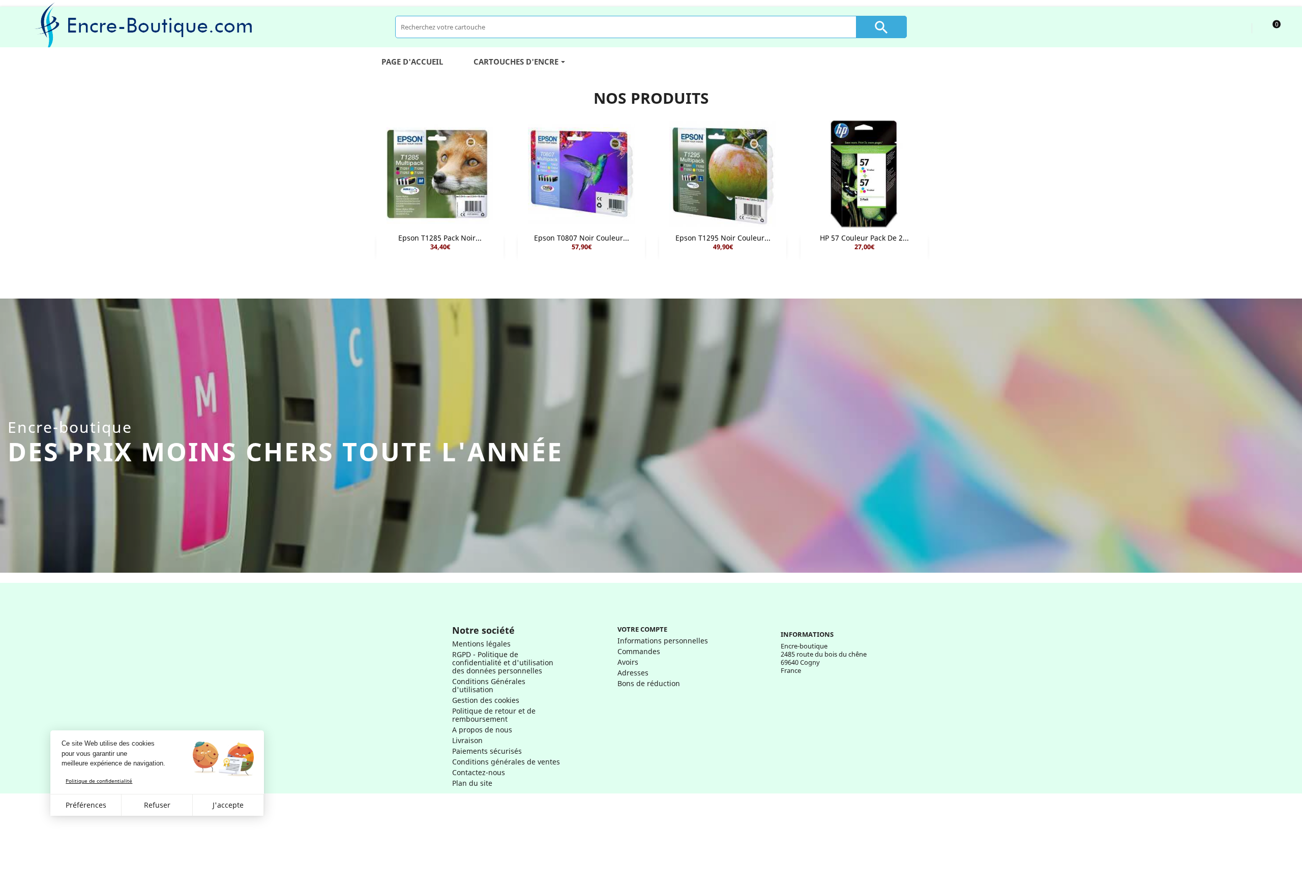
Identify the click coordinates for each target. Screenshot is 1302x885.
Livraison (467, 740)
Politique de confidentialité (99, 780)
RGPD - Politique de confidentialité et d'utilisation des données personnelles (502, 662)
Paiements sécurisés (487, 751)
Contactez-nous (478, 772)
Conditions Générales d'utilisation (488, 685)
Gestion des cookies (485, 700)
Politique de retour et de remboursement (494, 715)
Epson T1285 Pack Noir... (440, 238)
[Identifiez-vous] (1234, 27)
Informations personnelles (662, 640)
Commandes (638, 651)
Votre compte (642, 629)
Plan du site (472, 783)
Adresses (632, 672)
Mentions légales (481, 643)
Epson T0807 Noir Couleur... (581, 238)
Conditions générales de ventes (506, 761)
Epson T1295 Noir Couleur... (723, 238)
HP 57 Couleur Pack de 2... (864, 238)
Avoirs (627, 662)
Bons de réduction (648, 683)
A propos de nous (482, 729)
